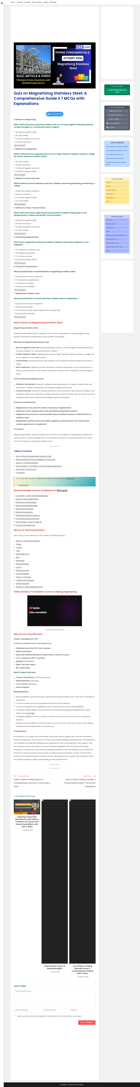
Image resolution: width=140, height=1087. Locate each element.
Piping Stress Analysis (24, 509)
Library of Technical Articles (27, 463)
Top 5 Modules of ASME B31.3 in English (117, 146)
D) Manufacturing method (26, 259)
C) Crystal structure (23, 256)
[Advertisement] (54, 26)
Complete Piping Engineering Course (117, 91)
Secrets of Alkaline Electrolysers (115, 158)
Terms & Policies (110, 190)
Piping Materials (22, 564)
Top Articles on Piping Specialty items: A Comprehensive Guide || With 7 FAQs (82, 970)
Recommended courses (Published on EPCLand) (35, 459)
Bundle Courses (110, 224)
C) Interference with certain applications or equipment (37, 310)
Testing (19, 547)
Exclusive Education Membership (115, 235)
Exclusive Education (114, 123)
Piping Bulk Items (22, 554)
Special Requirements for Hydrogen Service (116, 163)
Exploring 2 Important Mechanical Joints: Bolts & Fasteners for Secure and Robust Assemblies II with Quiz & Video (27, 822)
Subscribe (112, 127)
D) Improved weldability (25, 286)
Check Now (70, 478)
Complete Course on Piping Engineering (32, 496)
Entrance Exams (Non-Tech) (114, 247)
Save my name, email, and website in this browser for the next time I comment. (49, 1016)
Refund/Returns (110, 198)
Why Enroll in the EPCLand (26, 469)
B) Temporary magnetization (27, 280)
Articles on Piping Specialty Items (29, 587)
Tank (18, 551)
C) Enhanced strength (24, 283)
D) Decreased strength (24, 313)
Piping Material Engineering (27, 505)
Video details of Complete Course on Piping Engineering (39, 466)
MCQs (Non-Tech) (111, 239)
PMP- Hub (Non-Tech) (112, 243)
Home (12, 2)
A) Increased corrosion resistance (29, 276)
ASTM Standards (22, 583)
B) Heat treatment (23, 165)
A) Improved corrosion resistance (29, 303)
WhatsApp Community (115, 115)
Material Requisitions (24, 512)
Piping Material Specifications (28, 515)
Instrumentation (22, 570)
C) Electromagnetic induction (27, 139)
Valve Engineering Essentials (114, 154)
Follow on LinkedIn (114, 119)
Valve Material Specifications (27, 519)
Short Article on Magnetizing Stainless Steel (33, 456)
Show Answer (20, 145)
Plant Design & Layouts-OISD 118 (29, 522)
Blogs (46, 2)
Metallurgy (20, 560)
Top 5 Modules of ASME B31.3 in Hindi (116, 150)
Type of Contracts (23, 577)
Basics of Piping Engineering (27, 499)
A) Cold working (21, 161)
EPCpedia (52, 2)
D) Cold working (21, 201)
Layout (18, 567)
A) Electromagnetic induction (27, 191)
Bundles (28, 2)
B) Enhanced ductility (24, 307)
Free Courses (37, 2)
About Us (108, 182)
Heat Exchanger (22, 574)
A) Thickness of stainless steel (27, 250)
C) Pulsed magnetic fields (26, 197)
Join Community (55, 114)
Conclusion (20, 472)
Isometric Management (25, 525)
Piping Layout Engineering (26, 502)
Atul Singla (30, 713)
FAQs (107, 201)
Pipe (17, 557)
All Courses (109, 220)
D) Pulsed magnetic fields (26, 171)
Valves (18, 544)
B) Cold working (21, 135)
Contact (108, 186)
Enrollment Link (23, 485)
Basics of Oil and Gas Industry (28, 541)
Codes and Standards (25, 580)
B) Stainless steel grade (25, 253)
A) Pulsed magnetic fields (26, 132)
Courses (20, 2)
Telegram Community (115, 111)
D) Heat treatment (23, 142)
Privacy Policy (110, 194)
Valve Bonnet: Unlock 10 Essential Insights (54, 967)
